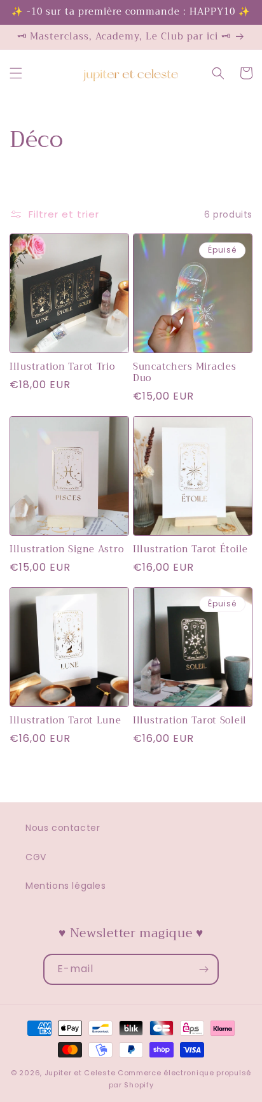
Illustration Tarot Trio (62, 367)
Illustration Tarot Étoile (190, 549)
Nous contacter (62, 827)
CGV (35, 857)
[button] (16, 73)
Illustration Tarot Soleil (190, 721)
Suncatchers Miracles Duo (184, 372)
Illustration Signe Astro (66, 549)
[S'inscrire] (203, 969)
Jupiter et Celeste (80, 1073)
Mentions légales (65, 885)
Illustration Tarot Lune (65, 721)
